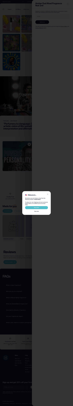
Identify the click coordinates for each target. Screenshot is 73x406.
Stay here (36, 211)
